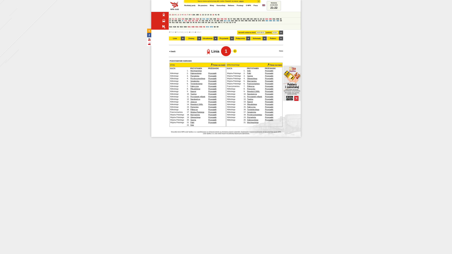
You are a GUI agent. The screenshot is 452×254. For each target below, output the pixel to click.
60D (255, 19)
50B (190, 19)
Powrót (173, 51)
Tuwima (193, 94)
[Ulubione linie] (234, 51)
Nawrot (193, 91)
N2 (178, 27)
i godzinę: (269, 32)
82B (236, 21)
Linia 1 (198, 32)
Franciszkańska (253, 84)
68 (173, 21)
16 (213, 15)
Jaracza (193, 102)
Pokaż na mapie (219, 65)
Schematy (257, 38)
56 (229, 19)
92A (184, 22)
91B (177, 22)
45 (218, 15)
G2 (230, 22)
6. (222, 22)
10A (193, 15)
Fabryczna (194, 86)
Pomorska (194, 107)
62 (261, 19)
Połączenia (240, 38)
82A (232, 21)
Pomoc (281, 51)
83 (239, 21)
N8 (215, 27)
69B (179, 21)
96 (196, 22)
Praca (256, 5)
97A (199, 22)
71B (189, 21)
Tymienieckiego (196, 84)
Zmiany (191, 38)
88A (267, 21)
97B (203, 22)
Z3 (170, 19)
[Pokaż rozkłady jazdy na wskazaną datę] (281, 33)
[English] (263, 5)
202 (219, 22)
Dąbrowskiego (196, 73)
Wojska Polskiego (197, 112)
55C (225, 19)
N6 (204, 27)
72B (196, 21)
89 (281, 21)
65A (274, 19)
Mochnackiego (196, 71)
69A (175, 21)
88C (274, 21)
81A (225, 21)
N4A (189, 27)
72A (193, 21)
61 (258, 19)
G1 (227, 22)
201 (216, 22)
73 (200, 21)
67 (170, 21)
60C (251, 19)
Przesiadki (212, 73)
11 (200, 15)
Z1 (170, 15)
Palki (192, 122)
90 (170, 22)
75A (203, 21)
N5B (200, 27)
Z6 (173, 19)
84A (242, 21)
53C (211, 19)
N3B (185, 27)
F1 (224, 22)
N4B (193, 27)
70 (182, 21)
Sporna (193, 120)
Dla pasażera (202, 5)
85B (253, 21)
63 (263, 19)
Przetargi (240, 5)
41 (216, 15)
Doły (192, 125)
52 (200, 19)
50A (186, 19)
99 (206, 22)
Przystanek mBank (197, 97)
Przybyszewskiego (197, 78)
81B (229, 21)
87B (263, 21)
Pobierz (273, 38)
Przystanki (224, 38)
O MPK (248, 5)
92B (187, 22)
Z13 (179, 19)
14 (208, 15)
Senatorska (194, 81)
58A (234, 19)
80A (218, 21)
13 (205, 15)
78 (215, 21)
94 (193, 22)
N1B (174, 27)
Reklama (231, 5)
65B (277, 19)
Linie (192, 32)
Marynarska (195, 115)
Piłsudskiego (195, 89)
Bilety (212, 5)
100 (209, 22)
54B (214, 19)
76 (209, 21)
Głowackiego (195, 117)
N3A (181, 27)
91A (173, 22)
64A (266, 19)
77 (212, 21)
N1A (170, 27)
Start (172, 32)
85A (249, 21)
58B (238, 19)
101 (212, 22)
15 (211, 15)
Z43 (183, 19)
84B (246, 21)
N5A (196, 27)
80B (221, 21)
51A (193, 19)
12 (203, 15)
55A (218, 19)
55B (222, 19)
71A (185, 21)
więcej (241, 1)
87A (259, 21)
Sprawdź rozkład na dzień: (247, 32)
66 (281, 19)
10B (197, 15)
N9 (217, 27)
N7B (211, 27)
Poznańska (194, 76)
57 (231, 19)
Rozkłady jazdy (182, 32)
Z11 (176, 19)
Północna (194, 110)
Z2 (173, 15)
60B (248, 19)
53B (207, 19)
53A (203, 19)
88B (270, 21)
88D (277, 21)
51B (197, 19)
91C (180, 22)
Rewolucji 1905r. (196, 104)
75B (206, 21)
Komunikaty (221, 5)
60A (244, 19)
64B (270, 19)
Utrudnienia (207, 38)
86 (256, 21)
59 (241, 19)
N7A (207, 27)
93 (191, 22)
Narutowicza (195, 99)
